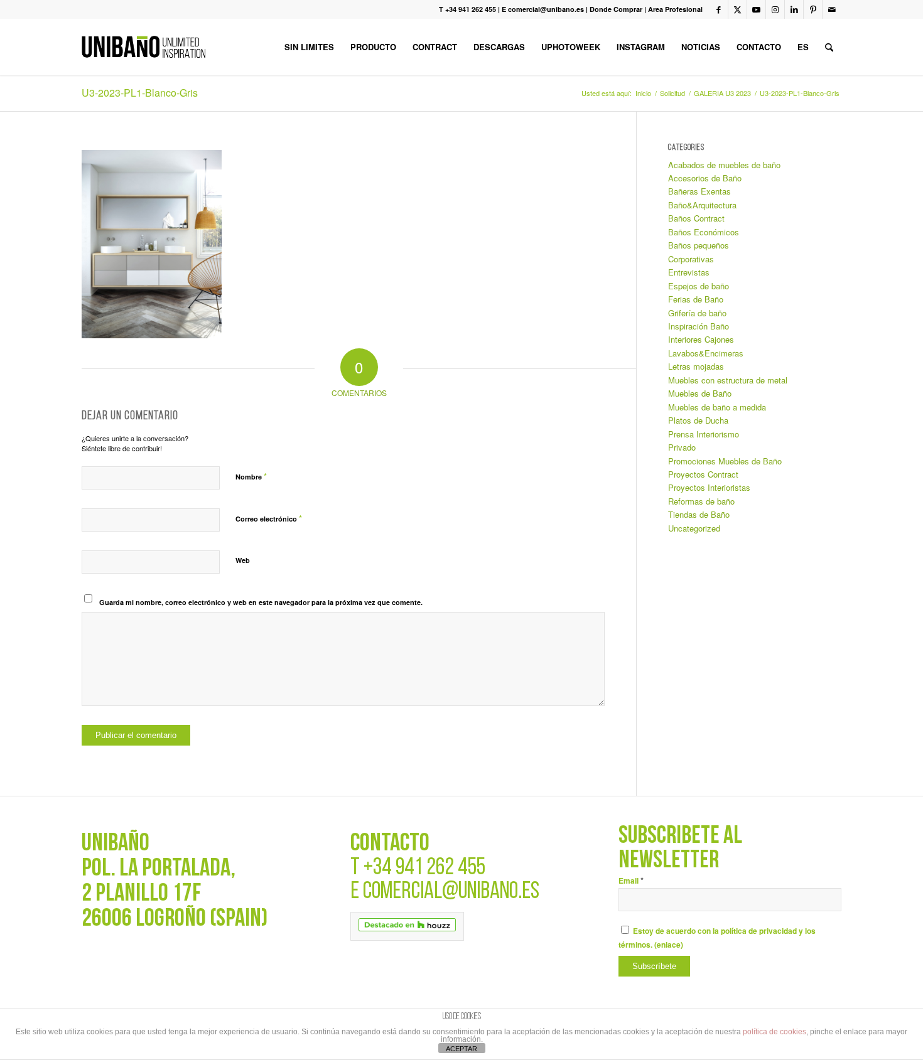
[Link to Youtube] (756, 9)
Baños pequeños (698, 245)
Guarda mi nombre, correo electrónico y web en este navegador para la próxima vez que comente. (261, 602)
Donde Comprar (616, 9)
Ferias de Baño (695, 299)
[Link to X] (737, 9)
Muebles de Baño (699, 393)
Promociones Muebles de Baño (725, 461)
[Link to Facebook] (719, 9)
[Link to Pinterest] (813, 9)
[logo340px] (143, 47)
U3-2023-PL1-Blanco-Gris (140, 92)
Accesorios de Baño (705, 178)
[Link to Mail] (832, 9)
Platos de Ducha (698, 420)
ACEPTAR (461, 1048)
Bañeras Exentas (699, 191)
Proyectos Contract (703, 474)
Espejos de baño (698, 286)
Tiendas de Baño (699, 514)
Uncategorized (694, 528)
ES (803, 47)
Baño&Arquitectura (702, 205)
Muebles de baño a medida (717, 407)
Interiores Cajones (701, 339)
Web (242, 560)
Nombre (251, 476)
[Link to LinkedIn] (794, 9)
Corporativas (691, 259)
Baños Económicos (703, 232)
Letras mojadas (696, 366)
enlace (669, 945)
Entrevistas (689, 272)
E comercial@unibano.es (543, 9)
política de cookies (774, 1031)
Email (631, 880)
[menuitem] (309, 47)
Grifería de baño (697, 313)
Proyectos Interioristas (709, 487)
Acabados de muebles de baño (724, 165)
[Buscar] (829, 47)
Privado (682, 447)
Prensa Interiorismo (703, 434)
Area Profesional (675, 9)
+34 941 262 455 (424, 868)
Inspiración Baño (698, 326)
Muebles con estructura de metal (727, 380)
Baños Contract (696, 218)
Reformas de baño (701, 501)
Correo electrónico (268, 518)
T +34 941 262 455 (467, 9)
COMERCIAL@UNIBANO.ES (451, 892)
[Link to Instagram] (775, 9)
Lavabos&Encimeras (705, 353)
